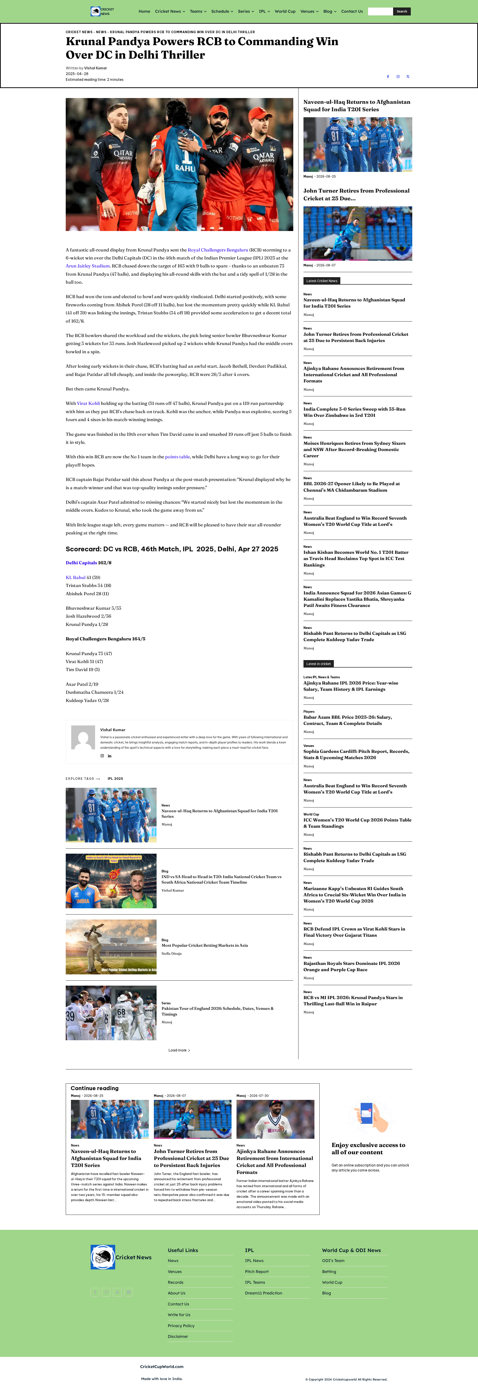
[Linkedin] (109, 755)
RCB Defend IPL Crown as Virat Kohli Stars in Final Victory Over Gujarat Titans (354, 932)
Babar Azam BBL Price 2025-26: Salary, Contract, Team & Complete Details (347, 720)
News (101, 32)
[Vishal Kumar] (83, 741)
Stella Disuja (172, 953)
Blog (165, 871)
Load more (177, 1050)
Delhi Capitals (81, 563)
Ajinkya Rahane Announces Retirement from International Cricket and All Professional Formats (353, 374)
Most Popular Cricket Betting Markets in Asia (205, 945)
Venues (308, 746)
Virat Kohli (88, 403)
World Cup (311, 814)
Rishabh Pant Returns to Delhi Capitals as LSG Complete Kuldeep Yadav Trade (354, 636)
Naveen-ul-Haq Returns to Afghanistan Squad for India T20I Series (106, 1158)
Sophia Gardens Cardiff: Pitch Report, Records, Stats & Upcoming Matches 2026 (356, 754)
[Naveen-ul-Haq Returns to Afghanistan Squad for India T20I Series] (111, 815)
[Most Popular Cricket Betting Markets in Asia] (111, 947)
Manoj (167, 824)
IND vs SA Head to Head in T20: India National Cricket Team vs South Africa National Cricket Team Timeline (222, 879)
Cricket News (79, 32)
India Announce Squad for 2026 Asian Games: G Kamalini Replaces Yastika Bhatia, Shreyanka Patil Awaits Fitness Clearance (357, 599)
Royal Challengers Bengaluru (218, 250)
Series (166, 1003)
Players (308, 711)
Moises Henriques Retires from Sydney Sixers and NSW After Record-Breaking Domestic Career (354, 449)
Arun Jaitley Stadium (88, 266)
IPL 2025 (115, 779)
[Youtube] (128, 1292)
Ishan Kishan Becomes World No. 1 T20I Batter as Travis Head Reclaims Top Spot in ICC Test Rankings (356, 558)
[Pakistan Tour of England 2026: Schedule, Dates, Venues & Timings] (111, 1013)
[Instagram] (398, 76)
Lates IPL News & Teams (321, 677)
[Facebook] (388, 76)
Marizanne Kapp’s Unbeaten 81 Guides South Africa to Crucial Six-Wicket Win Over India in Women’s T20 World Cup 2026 (354, 895)
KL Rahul (75, 577)
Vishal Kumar (95, 68)
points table (177, 457)
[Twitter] (408, 76)
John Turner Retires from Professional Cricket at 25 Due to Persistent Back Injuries (191, 1158)
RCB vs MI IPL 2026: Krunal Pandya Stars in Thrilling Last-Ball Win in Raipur (353, 1001)
